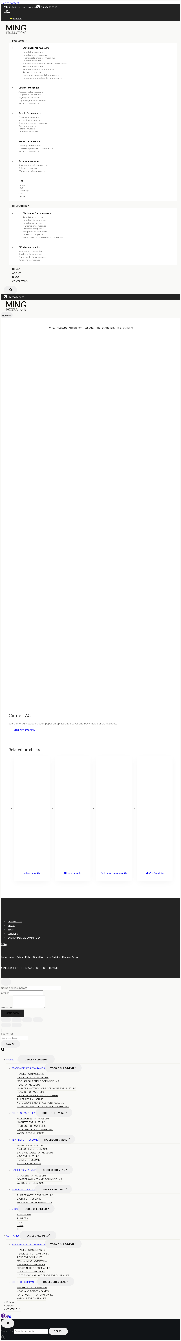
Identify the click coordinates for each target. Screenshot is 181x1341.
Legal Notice (8, 957)
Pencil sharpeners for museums (38, 69)
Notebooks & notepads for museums (41, 75)
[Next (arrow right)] (17, 1025)
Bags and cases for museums (33, 123)
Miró (21, 181)
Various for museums (29, 103)
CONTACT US (15, 921)
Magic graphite (155, 873)
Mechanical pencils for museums (39, 58)
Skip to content (10, 3)
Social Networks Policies (46, 957)
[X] (6, 1316)
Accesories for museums (30, 120)
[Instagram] (5, 12)
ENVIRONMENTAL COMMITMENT (25, 937)
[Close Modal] (6, 982)
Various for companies (29, 260)
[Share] (27, 1019)
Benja (16, 269)
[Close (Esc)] (38, 1019)
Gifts (21, 193)
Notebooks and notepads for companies (43, 237)
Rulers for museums (32, 72)
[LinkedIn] (8, 12)
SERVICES (13, 933)
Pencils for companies (33, 217)
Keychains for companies (31, 254)
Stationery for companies (37, 213)
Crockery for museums (30, 145)
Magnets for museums (30, 95)
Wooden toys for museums (32, 171)
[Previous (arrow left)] (6, 1025)
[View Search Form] (10, 290)
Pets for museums (27, 129)
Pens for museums (32, 61)
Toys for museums (29, 161)
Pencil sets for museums (35, 55)
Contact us (20, 281)
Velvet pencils (31, 873)
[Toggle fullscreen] (17, 1019)
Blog (15, 277)
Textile (22, 196)
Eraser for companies (33, 229)
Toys (21, 188)
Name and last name (14, 988)
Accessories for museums (31, 92)
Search (11, 1043)
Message (7, 1007)
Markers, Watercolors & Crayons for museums (45, 63)
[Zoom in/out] (6, 1019)
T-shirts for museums (29, 117)
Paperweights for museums (32, 100)
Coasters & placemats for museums (36, 148)
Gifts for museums (29, 88)
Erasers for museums (33, 66)
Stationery (23, 191)
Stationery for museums (36, 48)
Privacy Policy (24, 957)
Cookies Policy (70, 957)
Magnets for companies (30, 251)
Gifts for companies (29, 247)
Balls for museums (28, 168)
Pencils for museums (33, 52)
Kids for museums (27, 126)
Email (5, 992)
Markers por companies (34, 226)
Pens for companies (32, 223)
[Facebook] (3, 1316)
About (16, 273)
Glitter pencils (72, 873)
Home (22, 185)
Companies (13, 1236)
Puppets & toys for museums (33, 165)
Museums (12, 1059)
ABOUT (11, 925)
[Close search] (7, 1323)
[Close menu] (1, 1030)
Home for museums (28, 132)
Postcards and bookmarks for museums (42, 78)
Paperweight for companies (32, 257)
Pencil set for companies (35, 220)
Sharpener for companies (35, 231)
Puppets (22, 1218)
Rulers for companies (33, 234)
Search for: (7, 1033)
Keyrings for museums (29, 97)
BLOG (11, 929)
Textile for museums (30, 113)
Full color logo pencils (113, 873)
